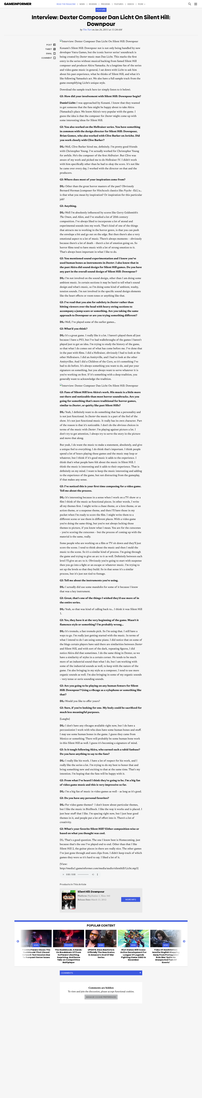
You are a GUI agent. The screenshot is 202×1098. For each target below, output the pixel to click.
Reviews (93, 4)
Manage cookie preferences (101, 997)
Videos (130, 4)
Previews (105, 4)
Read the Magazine (66, 4)
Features (118, 4)
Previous (17, 941)
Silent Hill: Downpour (91, 891)
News (82, 4)
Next (184, 941)
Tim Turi (87, 30)
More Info (130, 899)
